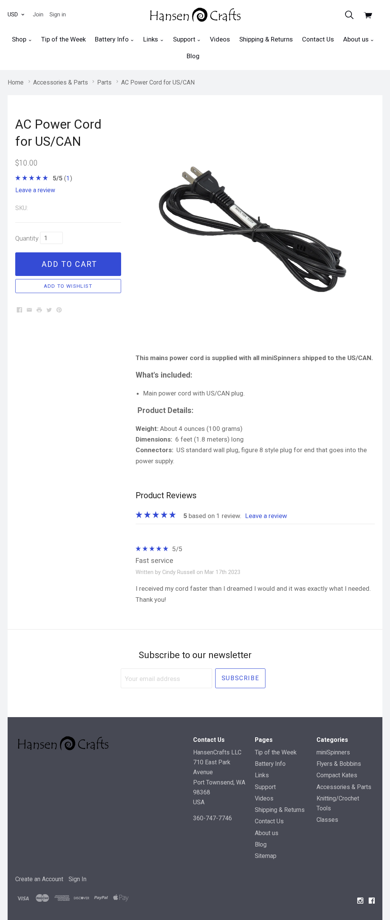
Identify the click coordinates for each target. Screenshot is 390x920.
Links (151, 39)
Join (38, 14)
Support (185, 39)
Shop (20, 39)
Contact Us (318, 39)
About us (356, 39)
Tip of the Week (63, 39)
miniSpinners (333, 752)
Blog (193, 56)
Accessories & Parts (343, 787)
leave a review (35, 190)
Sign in (58, 14)
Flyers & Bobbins (338, 763)
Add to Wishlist (68, 286)
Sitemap (266, 855)
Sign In (77, 879)
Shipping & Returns (266, 39)
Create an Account (39, 879)
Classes (327, 819)
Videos (220, 39)
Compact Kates (336, 775)
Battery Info (112, 39)
